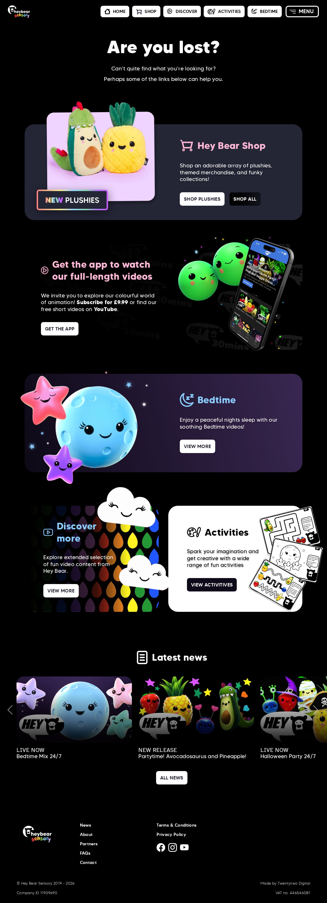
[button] (302, 11)
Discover (186, 11)
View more (197, 446)
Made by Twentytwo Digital (285, 883)
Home (119, 11)
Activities (229, 11)
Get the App (59, 329)
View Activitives (212, 585)
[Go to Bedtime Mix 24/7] (74, 709)
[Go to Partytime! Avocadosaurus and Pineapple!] (196, 709)
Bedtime (269, 11)
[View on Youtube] (185, 849)
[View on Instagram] (174, 849)
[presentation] (10, 710)
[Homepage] (40, 11)
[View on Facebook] (162, 849)
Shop (150, 11)
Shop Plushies (202, 199)
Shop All (244, 199)
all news (171, 778)
